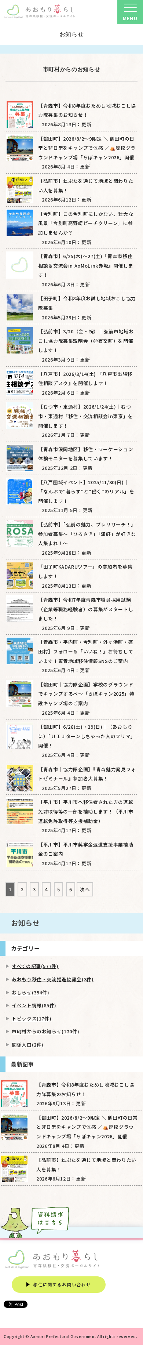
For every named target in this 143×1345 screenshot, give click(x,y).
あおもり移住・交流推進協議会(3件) (53, 979)
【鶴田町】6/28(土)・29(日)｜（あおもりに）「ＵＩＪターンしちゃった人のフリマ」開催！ (87, 736)
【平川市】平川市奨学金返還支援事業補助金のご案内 (85, 849)
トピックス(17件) (31, 1018)
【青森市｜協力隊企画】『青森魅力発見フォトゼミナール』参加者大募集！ (87, 774)
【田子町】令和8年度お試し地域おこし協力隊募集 (87, 303)
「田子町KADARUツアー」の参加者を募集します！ (85, 571)
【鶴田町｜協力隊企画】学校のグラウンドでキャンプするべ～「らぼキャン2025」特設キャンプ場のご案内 (86, 694)
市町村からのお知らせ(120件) (45, 1031)
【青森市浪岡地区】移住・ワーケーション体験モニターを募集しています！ (85, 454)
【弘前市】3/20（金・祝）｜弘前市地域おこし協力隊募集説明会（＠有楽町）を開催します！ (85, 341)
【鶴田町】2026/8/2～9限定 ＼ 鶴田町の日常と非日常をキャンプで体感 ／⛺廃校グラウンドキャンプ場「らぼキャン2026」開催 (87, 148)
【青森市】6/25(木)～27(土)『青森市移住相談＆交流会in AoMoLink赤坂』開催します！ (85, 265)
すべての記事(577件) (35, 965)
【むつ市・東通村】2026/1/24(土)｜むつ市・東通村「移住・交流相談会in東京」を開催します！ (85, 416)
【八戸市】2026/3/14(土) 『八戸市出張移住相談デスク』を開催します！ (85, 378)
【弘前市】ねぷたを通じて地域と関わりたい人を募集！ (85, 185)
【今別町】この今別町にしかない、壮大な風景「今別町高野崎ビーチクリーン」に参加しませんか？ (85, 223)
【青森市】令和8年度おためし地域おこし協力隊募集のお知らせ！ (87, 110)
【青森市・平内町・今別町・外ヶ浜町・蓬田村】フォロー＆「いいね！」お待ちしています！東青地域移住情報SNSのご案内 (85, 651)
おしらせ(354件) (30, 992)
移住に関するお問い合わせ (62, 1284)
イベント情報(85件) (34, 1005)
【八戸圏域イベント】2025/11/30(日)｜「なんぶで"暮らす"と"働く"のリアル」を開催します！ (86, 491)
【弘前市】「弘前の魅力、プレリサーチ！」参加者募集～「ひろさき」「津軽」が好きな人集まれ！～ (87, 534)
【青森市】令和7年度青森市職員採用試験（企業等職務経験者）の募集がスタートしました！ (85, 609)
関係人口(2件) (28, 1044)
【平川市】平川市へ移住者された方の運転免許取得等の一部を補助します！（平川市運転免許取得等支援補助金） (85, 811)
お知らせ (71, 34)
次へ (85, 889)
